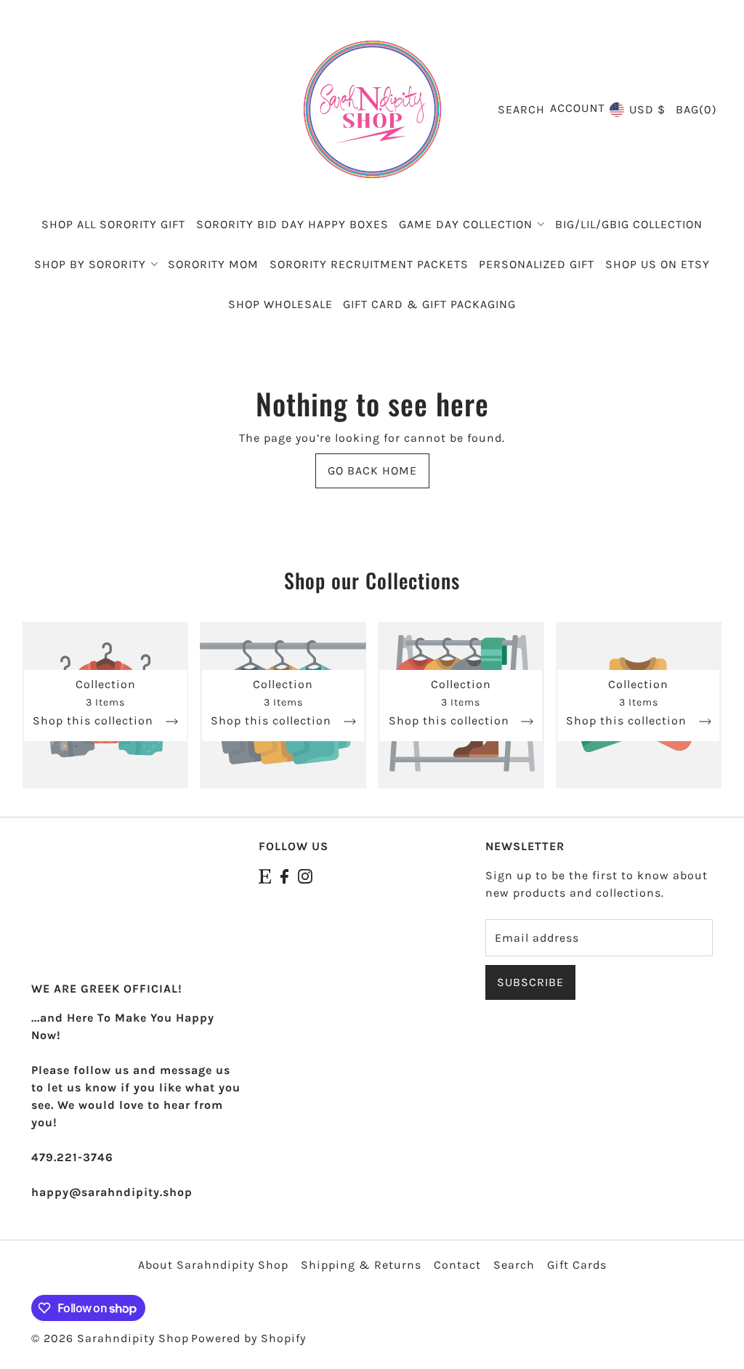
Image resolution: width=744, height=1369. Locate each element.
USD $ (647, 109)
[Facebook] (284, 875)
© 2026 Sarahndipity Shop (110, 1338)
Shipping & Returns (361, 1265)
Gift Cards (577, 1265)
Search (514, 1265)
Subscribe (530, 982)
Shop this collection (95, 721)
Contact (457, 1265)
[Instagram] (305, 875)
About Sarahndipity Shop (213, 1265)
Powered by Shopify (248, 1338)
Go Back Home (372, 470)
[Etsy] (265, 875)
